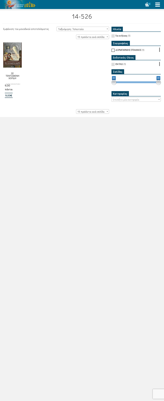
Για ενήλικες (121, 35)
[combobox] (83, 29)
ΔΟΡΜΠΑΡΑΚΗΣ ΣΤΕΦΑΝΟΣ (128, 49)
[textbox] (136, 99)
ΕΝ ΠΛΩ (119, 64)
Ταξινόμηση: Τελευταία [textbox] (71, 29)
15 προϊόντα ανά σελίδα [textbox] (91, 37)
